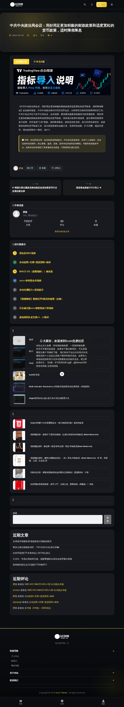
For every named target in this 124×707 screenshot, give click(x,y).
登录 (103, 4)
